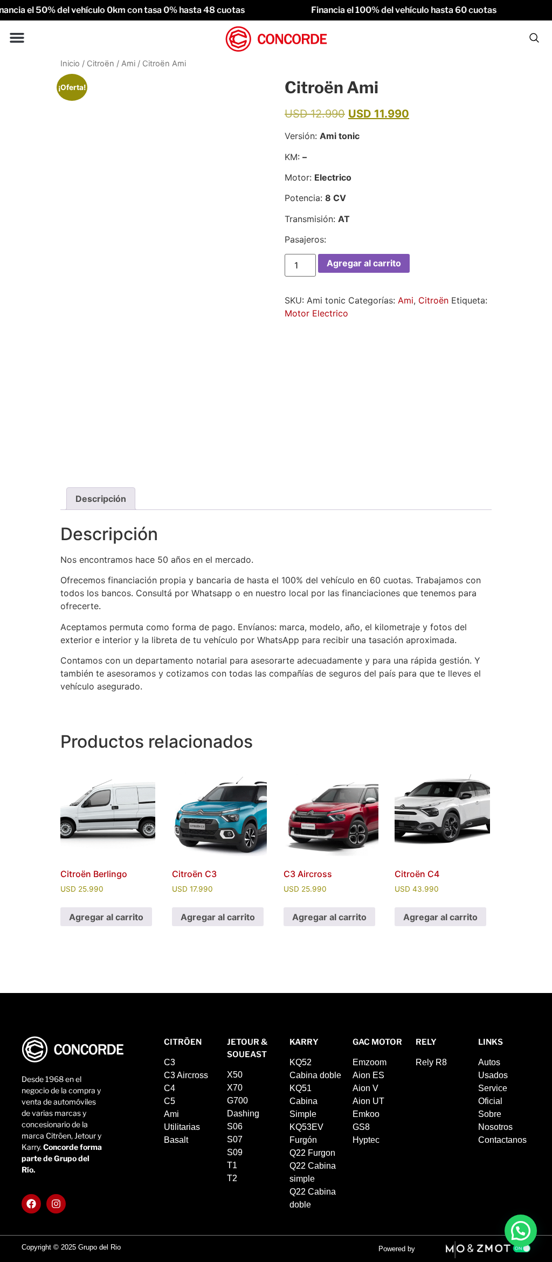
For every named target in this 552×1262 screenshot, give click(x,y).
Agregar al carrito (364, 263)
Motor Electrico (316, 313)
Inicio (70, 63)
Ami (128, 63)
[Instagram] (56, 1203)
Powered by (396, 1249)
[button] (17, 38)
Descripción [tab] (100, 498)
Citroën (100, 63)
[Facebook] (31, 1203)
